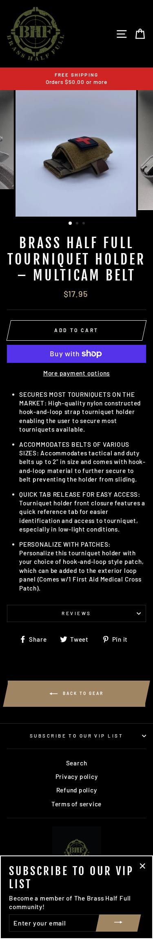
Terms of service (76, 804)
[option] (76, 79)
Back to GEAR (82, 693)
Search (76, 763)
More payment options (76, 373)
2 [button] (78, 224)
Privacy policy (76, 776)
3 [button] (84, 224)
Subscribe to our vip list (76, 735)
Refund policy (76, 790)
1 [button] (71, 224)
